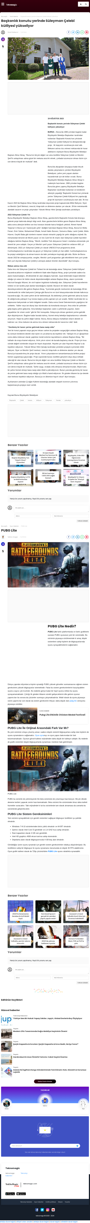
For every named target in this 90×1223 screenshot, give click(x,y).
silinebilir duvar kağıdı (69, 1222)
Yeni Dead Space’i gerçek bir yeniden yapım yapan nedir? (48, 916)
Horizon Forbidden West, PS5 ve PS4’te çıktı (76, 941)
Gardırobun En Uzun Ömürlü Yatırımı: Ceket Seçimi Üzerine (40, 1057)
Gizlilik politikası (51, 1202)
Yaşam (15, 1029)
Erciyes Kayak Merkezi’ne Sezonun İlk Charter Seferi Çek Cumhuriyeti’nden (48, 456)
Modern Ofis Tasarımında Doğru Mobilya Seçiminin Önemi (40, 1031)
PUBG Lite (52, 851)
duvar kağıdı (54, 1222)
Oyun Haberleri (38, 1202)
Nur (83, 1109)
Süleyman (48, 400)
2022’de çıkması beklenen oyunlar (48, 942)
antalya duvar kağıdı (7, 1222)
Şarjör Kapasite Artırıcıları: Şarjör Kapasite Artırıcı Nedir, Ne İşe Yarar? (45, 1044)
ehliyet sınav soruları (24, 1222)
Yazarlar (67, 1202)
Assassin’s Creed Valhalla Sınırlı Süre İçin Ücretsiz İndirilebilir (76, 916)
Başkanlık (12, 400)
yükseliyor (68, 400)
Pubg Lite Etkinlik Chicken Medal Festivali (62, 714)
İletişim (60, 1202)
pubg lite (73, 701)
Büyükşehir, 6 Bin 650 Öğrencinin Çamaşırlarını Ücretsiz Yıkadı (76, 459)
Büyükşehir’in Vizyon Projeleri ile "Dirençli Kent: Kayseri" (76, 479)
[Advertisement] (48, 98)
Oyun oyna (39, 735)
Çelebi (22, 400)
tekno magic (13, 537)
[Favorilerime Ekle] (3, 39)
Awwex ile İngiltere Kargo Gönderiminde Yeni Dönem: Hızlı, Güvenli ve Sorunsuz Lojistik (49, 1071)
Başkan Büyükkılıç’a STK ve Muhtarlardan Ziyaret (20, 479)
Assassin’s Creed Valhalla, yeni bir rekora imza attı (20, 941)
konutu (30, 400)
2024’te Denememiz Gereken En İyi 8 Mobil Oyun (20, 916)
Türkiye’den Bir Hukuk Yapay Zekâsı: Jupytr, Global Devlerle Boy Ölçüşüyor (47, 1018)
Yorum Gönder (82, 521)
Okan (7, 1109)
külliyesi (38, 400)
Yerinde (58, 400)
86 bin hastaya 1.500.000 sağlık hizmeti (48, 475)
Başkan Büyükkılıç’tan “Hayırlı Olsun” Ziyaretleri (20, 460)
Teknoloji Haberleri (20, 1016)
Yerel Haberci (13, 32)
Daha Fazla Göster (45, 1081)
